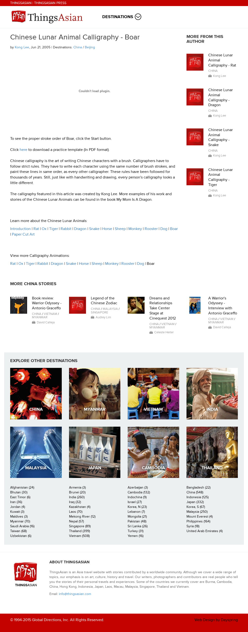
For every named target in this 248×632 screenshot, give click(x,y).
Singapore (99, 312)
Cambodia (153, 467)
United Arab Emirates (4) (204, 531)
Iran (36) (16, 502)
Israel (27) (135, 502)
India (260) (77, 497)
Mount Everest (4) (199, 516)
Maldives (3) (19, 516)
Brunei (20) (77, 492)
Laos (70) (75, 512)
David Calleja (46, 322)
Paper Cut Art (23, 234)
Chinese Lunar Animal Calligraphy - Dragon (220, 97)
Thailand (212, 467)
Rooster (151, 228)
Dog (163, 228)
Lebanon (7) (136, 512)
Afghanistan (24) (22, 487)
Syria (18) (192, 526)
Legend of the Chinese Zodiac (104, 301)
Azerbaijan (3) (138, 487)
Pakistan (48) (137, 521)
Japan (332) (195, 502)
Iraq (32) (75, 502)
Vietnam (50, 314)
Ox (44, 228)
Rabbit (66, 228)
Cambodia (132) (139, 492)
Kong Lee (22, 47)
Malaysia (110, 309)
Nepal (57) (76, 521)
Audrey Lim (103, 317)
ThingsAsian (20, 3)
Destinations (117, 16)
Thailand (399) (79, 531)
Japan (94, 467)
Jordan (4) (17, 507)
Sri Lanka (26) (137, 526)
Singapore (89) (80, 526)
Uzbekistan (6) (20, 536)
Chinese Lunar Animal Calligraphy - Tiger (220, 177)
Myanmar (39, 317)
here (23, 149)
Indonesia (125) (197, 497)
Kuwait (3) (17, 512)
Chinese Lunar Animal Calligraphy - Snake (220, 137)
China (77, 47)
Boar (174, 228)
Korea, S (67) (195, 507)
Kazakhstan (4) (79, 507)
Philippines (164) (198, 521)
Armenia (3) (77, 487)
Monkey (135, 228)
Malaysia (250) (197, 512)
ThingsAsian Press (50, 3)
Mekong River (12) (82, 516)
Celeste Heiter (164, 332)
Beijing (90, 47)
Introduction (20, 228)
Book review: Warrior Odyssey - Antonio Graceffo (47, 303)
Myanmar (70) (20, 521)
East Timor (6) (20, 497)
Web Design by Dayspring (216, 619)
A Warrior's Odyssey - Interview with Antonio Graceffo (222, 306)
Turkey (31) (135, 531)
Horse (107, 228)
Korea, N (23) (137, 507)
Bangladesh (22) (198, 487)
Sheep (120, 228)
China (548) (194, 492)
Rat (36, 228)
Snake (94, 228)
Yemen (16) (135, 536)
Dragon (80, 228)
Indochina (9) (137, 497)
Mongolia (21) (137, 516)
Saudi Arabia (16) (22, 526)
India (212, 409)
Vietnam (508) (79, 536)
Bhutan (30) (18, 492)
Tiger (53, 228)
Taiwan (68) (18, 531)
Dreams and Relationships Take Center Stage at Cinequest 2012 (162, 308)
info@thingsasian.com (75, 594)
